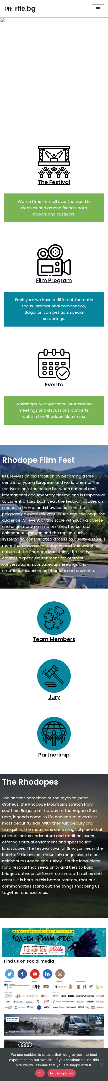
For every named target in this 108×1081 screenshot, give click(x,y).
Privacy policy (61, 1073)
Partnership (54, 754)
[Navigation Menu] (98, 8)
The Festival (54, 182)
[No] (101, 1064)
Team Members (54, 639)
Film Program (54, 280)
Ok (40, 1073)
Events (54, 384)
